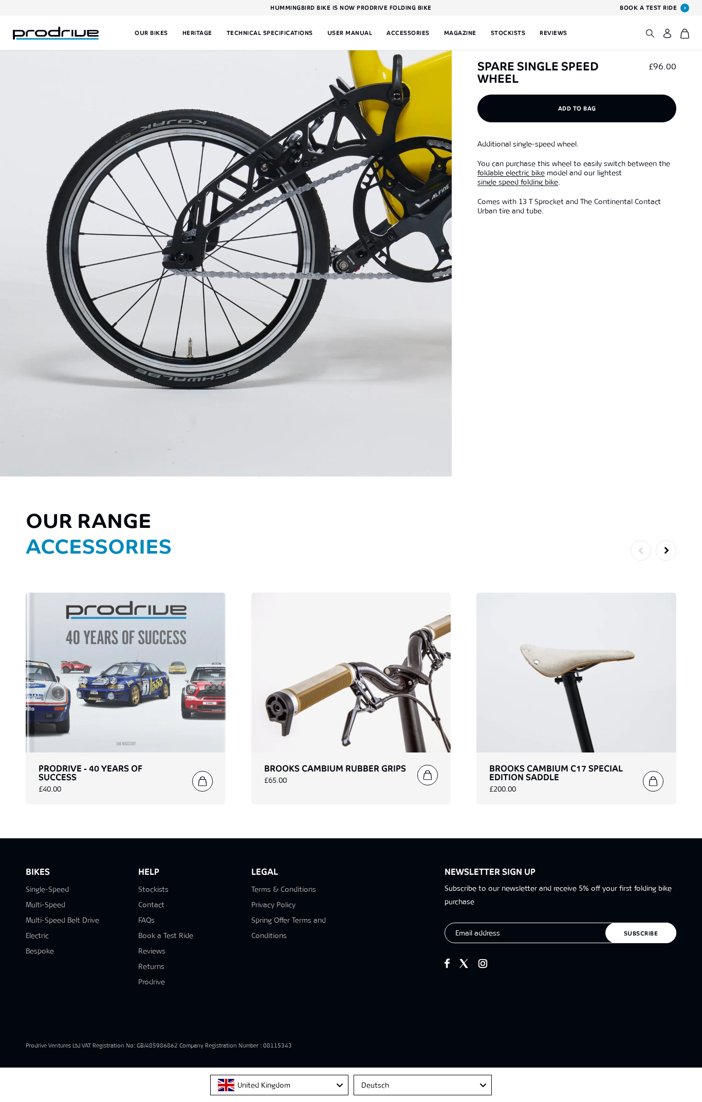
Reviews (553, 32)
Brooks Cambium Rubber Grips (335, 768)
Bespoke (40, 951)
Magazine (460, 32)
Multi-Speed (45, 905)
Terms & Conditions (283, 889)
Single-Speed (47, 889)
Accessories (408, 32)
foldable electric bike (511, 173)
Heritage (197, 32)
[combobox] (279, 1085)
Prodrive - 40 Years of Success (90, 773)
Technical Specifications (270, 32)
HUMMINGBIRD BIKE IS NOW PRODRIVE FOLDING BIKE (351, 7)
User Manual (350, 32)
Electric (37, 935)
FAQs (146, 920)
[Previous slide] (641, 550)
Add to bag (577, 108)
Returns (151, 966)
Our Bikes (151, 32)
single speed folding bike (517, 182)
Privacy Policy (273, 905)
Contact (151, 905)
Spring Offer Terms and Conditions (288, 928)
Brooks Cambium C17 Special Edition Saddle (556, 773)
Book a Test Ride (165, 935)
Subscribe (641, 933)
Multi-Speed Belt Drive (62, 920)
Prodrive (151, 982)
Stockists (508, 32)
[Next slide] (666, 550)
